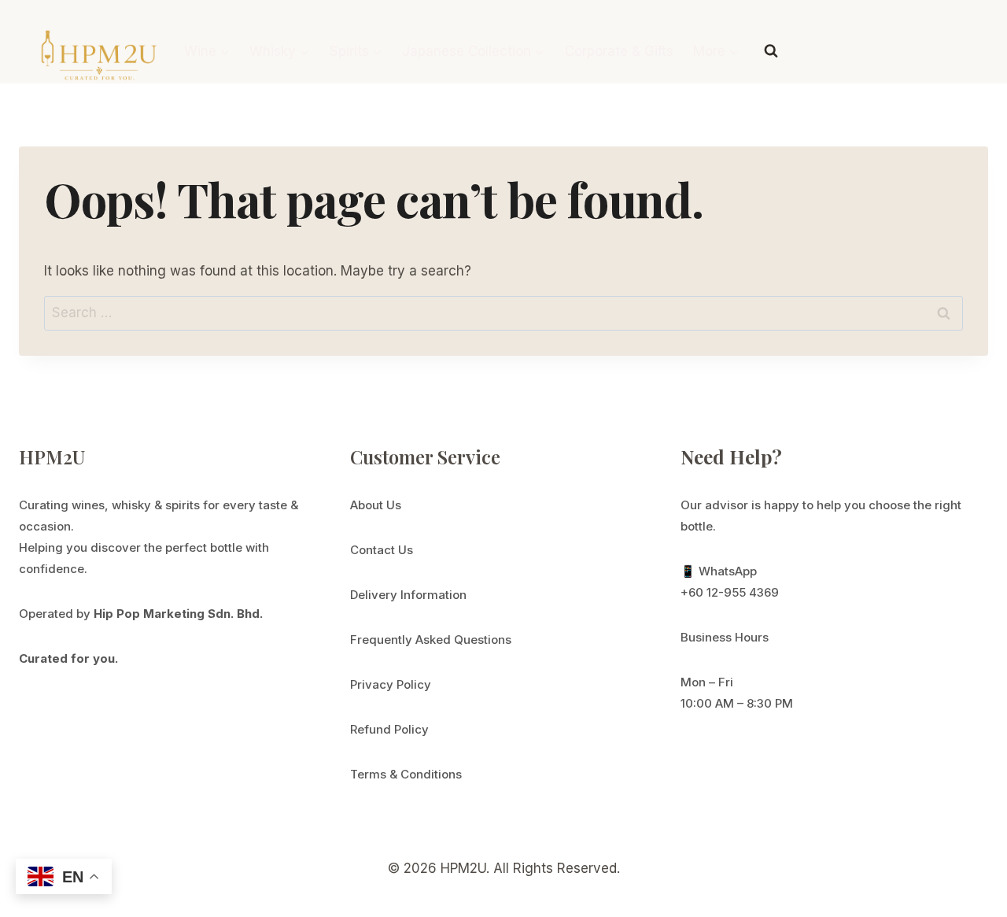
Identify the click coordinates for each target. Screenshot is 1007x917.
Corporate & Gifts (619, 51)
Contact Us (381, 549)
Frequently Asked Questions (430, 639)
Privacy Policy (390, 684)
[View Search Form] (771, 51)
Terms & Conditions (406, 774)
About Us (375, 504)
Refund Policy (389, 729)
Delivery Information (408, 594)
